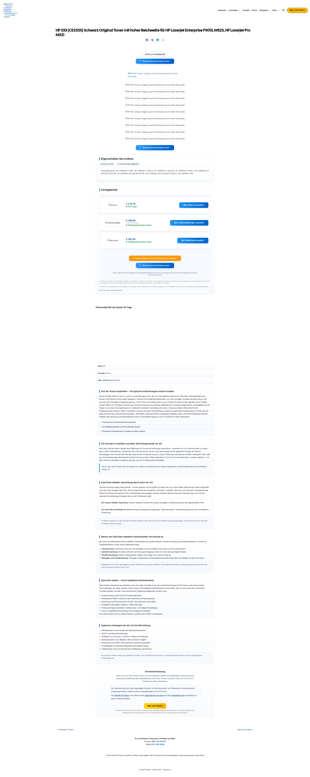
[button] (239, 10)
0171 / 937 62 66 (157, 744)
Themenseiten (199, 755)
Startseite (222, 10)
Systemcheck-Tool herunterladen (166, 755)
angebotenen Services (154, 695)
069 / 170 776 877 (155, 706)
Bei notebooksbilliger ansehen (189, 222)
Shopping (264, 10)
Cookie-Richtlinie (145, 770)
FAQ (151, 755)
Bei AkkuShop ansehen (192, 240)
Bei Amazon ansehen (193, 205)
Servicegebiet (144, 755)
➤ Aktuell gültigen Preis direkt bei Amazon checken (155, 258)
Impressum (167, 770)
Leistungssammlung (186, 755)
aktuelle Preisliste (121, 695)
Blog (274, 10)
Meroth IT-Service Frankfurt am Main (125, 755)
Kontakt (246, 10)
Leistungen (233, 10)
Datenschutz (157, 770)
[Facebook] (147, 40)
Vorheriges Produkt (64, 729)
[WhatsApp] (163, 40)
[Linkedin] (157, 40)
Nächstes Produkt (245, 729)
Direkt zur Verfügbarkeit (155, 54)
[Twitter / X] (152, 40)
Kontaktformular (178, 695)
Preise (254, 10)
